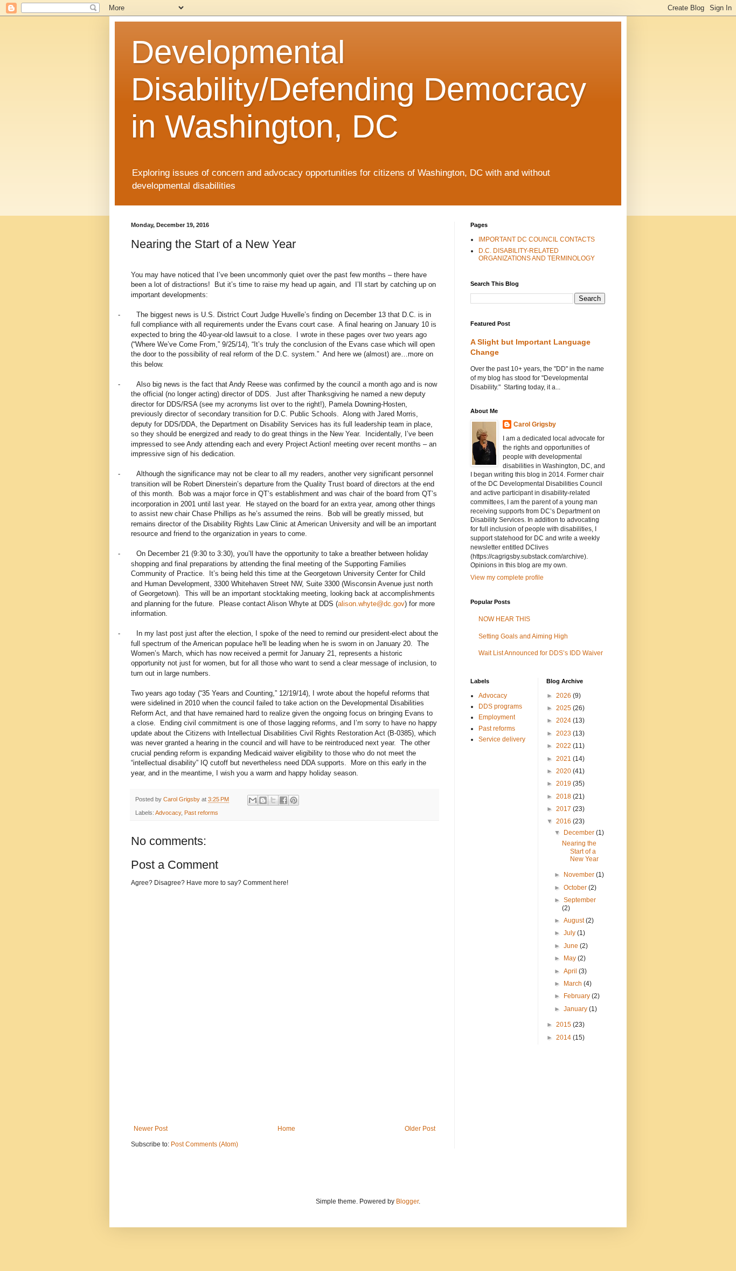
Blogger (407, 1201)
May (571, 958)
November (580, 874)
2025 (564, 708)
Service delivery (501, 739)
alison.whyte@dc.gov (371, 604)
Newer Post (151, 1128)
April (571, 971)
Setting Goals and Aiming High (523, 636)
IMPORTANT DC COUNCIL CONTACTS (536, 239)
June (572, 946)
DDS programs (500, 706)
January (576, 1009)
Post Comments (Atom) (204, 1144)
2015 (564, 1024)
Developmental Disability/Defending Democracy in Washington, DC (358, 89)
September (580, 900)
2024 (564, 720)
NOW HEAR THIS (504, 619)
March (574, 983)
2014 (564, 1037)
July (570, 933)
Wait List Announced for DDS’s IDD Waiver (540, 653)
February (578, 996)
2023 (564, 733)
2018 (564, 796)
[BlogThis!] (263, 800)
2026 (564, 695)
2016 (564, 821)
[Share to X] (273, 800)
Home (286, 1128)
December (580, 832)
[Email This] (252, 800)
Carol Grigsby (534, 424)
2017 (564, 809)
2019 (564, 783)
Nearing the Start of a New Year (580, 851)
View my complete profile (507, 577)
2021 (564, 758)
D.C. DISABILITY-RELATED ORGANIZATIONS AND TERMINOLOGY (536, 254)
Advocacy (168, 812)
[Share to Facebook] (283, 800)
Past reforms (201, 812)
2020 (564, 771)
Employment (496, 717)
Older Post (420, 1128)
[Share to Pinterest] (293, 800)
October (576, 887)
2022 (564, 746)
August (575, 920)
